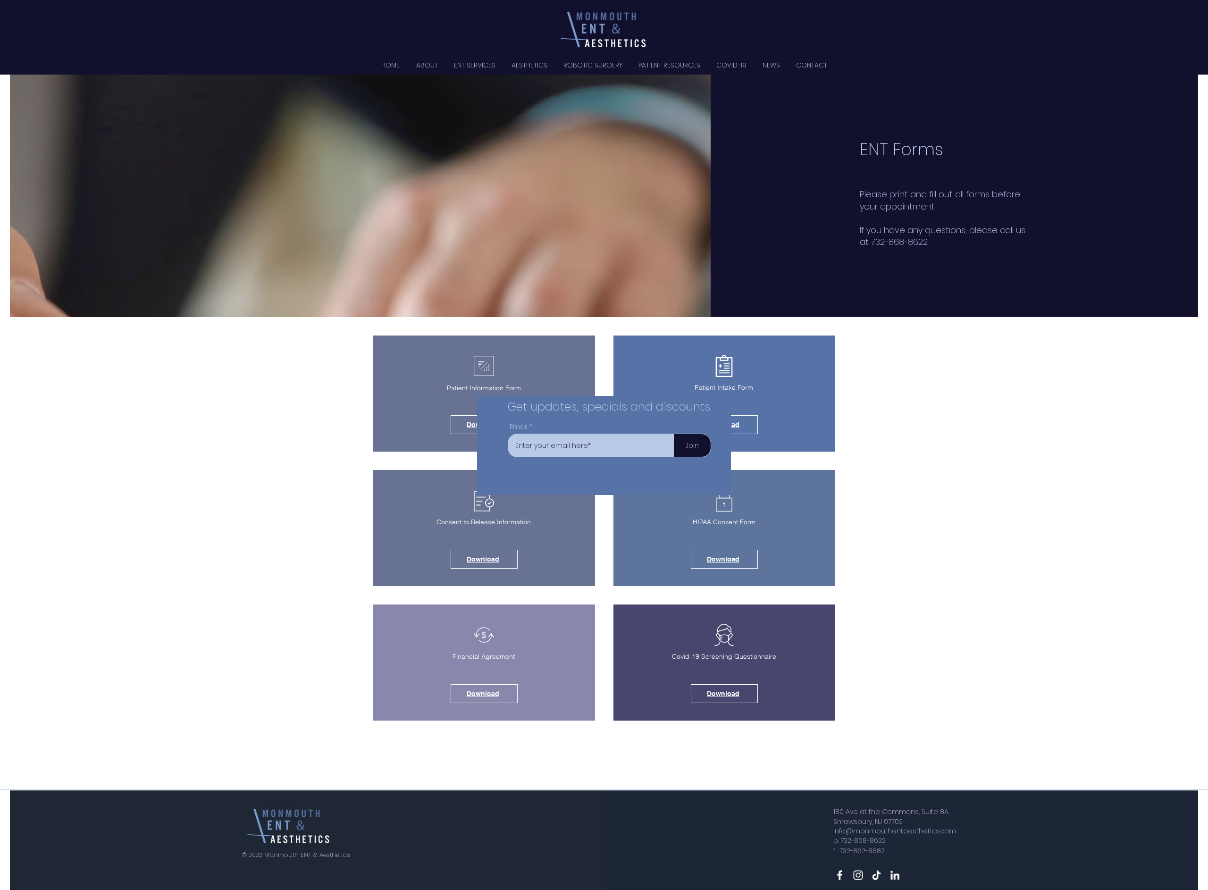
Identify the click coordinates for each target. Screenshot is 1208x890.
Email (519, 426)
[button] (776, 329)
